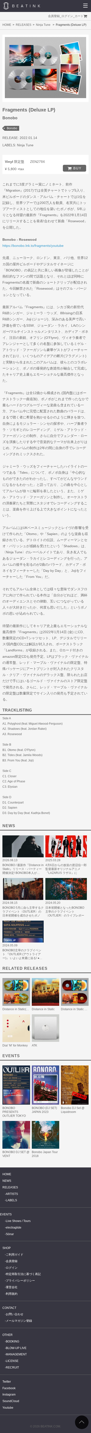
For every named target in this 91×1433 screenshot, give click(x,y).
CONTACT (9, 1308)
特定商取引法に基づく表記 (23, 1274)
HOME (6, 25)
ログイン (67, 16)
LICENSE (12, 1361)
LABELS (11, 1200)
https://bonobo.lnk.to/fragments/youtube (33, 246)
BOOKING (12, 1341)
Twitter (6, 1381)
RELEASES (23, 25)
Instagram (9, 1394)
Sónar (10, 1234)
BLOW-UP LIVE (16, 1348)
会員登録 (54, 16)
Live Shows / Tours (18, 1221)
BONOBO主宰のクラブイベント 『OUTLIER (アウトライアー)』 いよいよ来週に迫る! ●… (22, 954)
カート (79, 16)
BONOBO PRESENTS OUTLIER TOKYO (14, 1112)
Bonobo (12, 128)
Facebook (9, 1388)
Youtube (7, 1407)
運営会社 (11, 1287)
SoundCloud (10, 1401)
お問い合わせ (14, 1314)
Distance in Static (43, 1009)
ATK (34, 1045)
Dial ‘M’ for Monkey (15, 1045)
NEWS (6, 1181)
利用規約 (11, 1293)
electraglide (13, 1227)
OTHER (7, 1335)
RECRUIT (12, 1367)
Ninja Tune (43, 25)
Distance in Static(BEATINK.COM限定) (27, 1009)
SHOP (6, 1248)
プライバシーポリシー (20, 1280)
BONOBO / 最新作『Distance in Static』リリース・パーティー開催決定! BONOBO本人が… (23, 869)
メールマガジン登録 (19, 1320)
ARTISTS (12, 1194)
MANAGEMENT (16, 1354)
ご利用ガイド (14, 1254)
